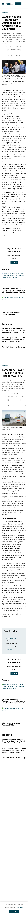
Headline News (6, 12)
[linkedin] (11, 55)
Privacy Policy (19, 907)
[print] (25, 55)
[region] (14, 908)
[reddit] (17, 55)
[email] (19, 55)
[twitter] (14, 55)
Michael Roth (14, 394)
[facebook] (8, 55)
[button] (3, 4)
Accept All (14, 911)
